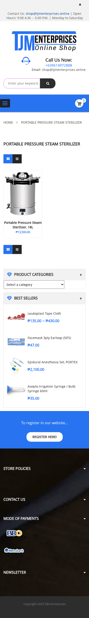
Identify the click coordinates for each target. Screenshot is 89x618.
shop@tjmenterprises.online (47, 13)
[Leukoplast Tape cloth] (16, 317)
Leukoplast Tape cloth (44, 313)
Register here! (44, 437)
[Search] (47, 83)
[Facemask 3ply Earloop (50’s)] (16, 341)
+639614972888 (58, 65)
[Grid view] (8, 158)
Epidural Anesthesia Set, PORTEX (53, 362)
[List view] (17, 158)
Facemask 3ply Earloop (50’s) (49, 338)
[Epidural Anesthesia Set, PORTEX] (16, 365)
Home (8, 122)
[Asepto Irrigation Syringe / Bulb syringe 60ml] (16, 390)
